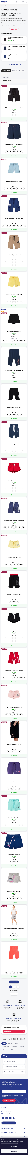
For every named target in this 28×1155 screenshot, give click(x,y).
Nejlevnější (15, 70)
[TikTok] (14, 1118)
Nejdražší (21, 70)
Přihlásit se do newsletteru (9, 1100)
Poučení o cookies (17, 1141)
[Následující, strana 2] (14, 987)
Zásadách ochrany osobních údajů (9, 1143)
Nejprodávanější (6, 70)
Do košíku (15, 119)
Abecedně (4, 74)
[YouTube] (10, 1118)
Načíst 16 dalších (14, 981)
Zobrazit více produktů (14, 64)
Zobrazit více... (14, 29)
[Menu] (26, 2)
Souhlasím (14, 1151)
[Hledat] (14, 2)
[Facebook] (2, 1118)
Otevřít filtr (7, 80)
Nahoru (15, 993)
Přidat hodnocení (7, 1031)
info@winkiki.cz (7, 1111)
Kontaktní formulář (8, 1122)
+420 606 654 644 (8, 1114)
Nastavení (14, 1146)
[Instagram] (6, 1118)
